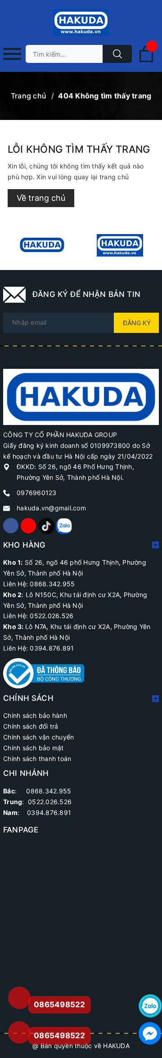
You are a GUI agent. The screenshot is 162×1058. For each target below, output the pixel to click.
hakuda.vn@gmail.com (51, 508)
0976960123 (37, 492)
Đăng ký (137, 323)
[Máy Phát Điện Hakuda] (42, 245)
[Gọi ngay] (19, 998)
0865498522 (60, 1035)
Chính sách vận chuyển (38, 737)
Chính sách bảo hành (35, 715)
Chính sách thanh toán (37, 758)
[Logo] (81, 22)
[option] (42, 245)
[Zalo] (63, 525)
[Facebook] (10, 525)
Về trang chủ (41, 198)
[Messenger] (150, 1033)
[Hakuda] (81, 396)
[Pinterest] (46, 525)
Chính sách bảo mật (33, 748)
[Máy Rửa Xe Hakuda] (120, 245)
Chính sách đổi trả (30, 726)
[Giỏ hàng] (146, 60)
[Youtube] (28, 525)
